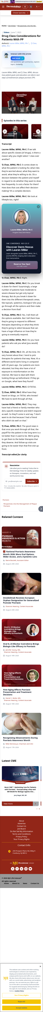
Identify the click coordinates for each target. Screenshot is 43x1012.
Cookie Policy (19, 991)
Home (4, 26)
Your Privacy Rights (22, 839)
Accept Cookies (21, 1008)
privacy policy (11, 488)
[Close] (40, 966)
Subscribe (31, 481)
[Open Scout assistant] (31, 6)
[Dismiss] (38, 206)
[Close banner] (40, 2)
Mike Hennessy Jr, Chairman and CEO (19, 744)
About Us (15, 883)
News (25, 883)
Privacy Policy (21, 836)
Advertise (21, 823)
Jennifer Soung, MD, (13, 650)
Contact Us (21, 826)
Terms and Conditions (21, 834)
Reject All (21, 1002)
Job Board (21, 829)
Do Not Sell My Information (21, 831)
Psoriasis (6, 500)
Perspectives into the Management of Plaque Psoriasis (20, 505)
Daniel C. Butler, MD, (13, 698)
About (21, 821)
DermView (12, 26)
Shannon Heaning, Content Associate (19, 606)
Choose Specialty (19, 13)
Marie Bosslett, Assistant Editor (17, 560)
